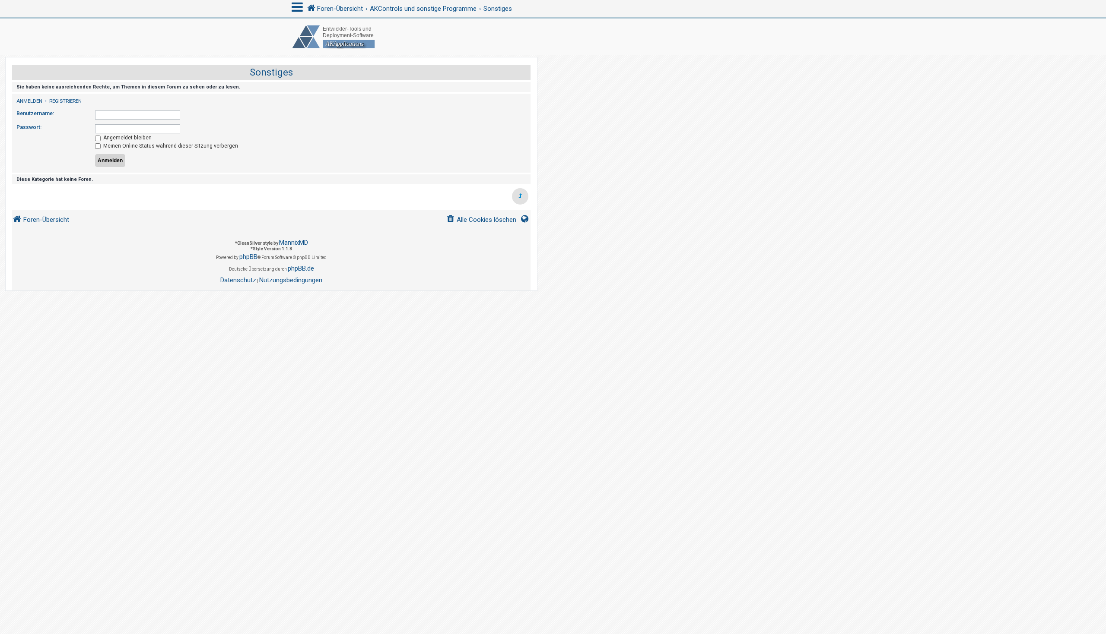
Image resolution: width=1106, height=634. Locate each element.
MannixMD (293, 242)
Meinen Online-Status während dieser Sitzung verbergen (170, 146)
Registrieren (65, 101)
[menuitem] (481, 219)
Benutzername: (35, 113)
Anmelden (29, 101)
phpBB (248, 257)
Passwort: (28, 127)
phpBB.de (301, 268)
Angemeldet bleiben (127, 138)
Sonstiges (271, 72)
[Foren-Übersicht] (553, 37)
